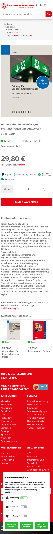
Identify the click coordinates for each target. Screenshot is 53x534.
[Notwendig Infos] (7, 497)
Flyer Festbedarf (35, 424)
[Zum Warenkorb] (45, 5)
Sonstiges (5, 431)
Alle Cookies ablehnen (26, 525)
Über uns (5, 453)
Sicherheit (6, 427)
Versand (21, 164)
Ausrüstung (6, 408)
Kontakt (5, 463)
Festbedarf (6, 417)
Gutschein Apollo (35, 414)
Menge (7, 189)
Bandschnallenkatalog (37, 401)
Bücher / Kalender (13, 29)
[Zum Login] (41, 5)
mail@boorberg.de (10, 308)
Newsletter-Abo (34, 404)
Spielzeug (5, 434)
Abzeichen (6, 401)
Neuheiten (6, 437)
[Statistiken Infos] (7, 507)
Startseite (8, 24)
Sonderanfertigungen (37, 411)
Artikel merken (30, 141)
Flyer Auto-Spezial (35, 421)
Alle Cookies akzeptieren (41, 525)
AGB (29, 453)
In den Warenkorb (26, 202)
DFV (3, 414)
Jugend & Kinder (9, 424)
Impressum (32, 456)
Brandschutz (12, 32)
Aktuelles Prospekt (36, 417)
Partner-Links (7, 459)
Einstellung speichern (11, 525)
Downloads (32, 408)
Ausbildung (10, 27)
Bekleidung (6, 411)
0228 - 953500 (9, 377)
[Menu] (50, 5)
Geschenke (6, 421)
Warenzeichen (8, 456)
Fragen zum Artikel (10, 146)
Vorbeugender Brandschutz (20, 35)
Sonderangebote (9, 441)
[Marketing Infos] (7, 516)
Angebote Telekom (36, 427)
